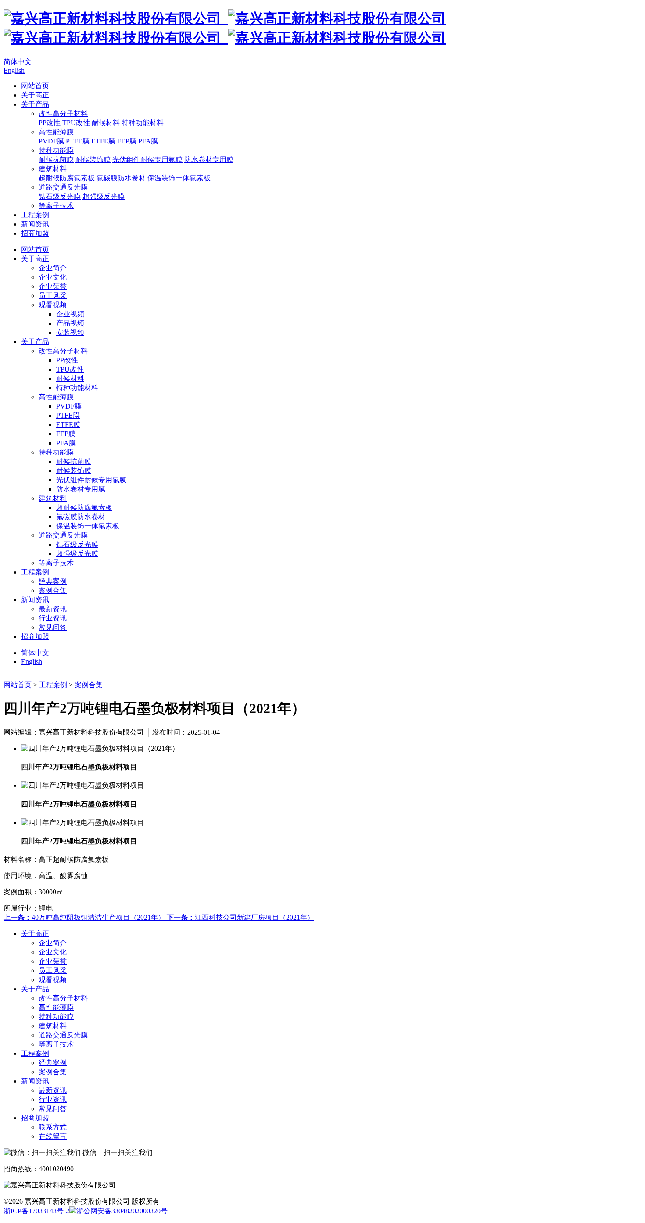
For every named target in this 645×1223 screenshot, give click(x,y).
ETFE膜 (103, 141)
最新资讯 (53, 609)
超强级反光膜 (103, 196)
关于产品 (35, 104)
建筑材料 (53, 168)
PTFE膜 (78, 141)
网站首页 (35, 86)
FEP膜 (126, 141)
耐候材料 (106, 122)
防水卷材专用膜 (208, 159)
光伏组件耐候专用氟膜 (147, 159)
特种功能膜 (56, 150)
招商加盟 (35, 233)
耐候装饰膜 (93, 159)
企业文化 (53, 277)
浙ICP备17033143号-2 (36, 1211)
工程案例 (35, 215)
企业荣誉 (53, 286)
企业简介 (53, 268)
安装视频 (70, 332)
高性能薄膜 (56, 132)
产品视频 (70, 323)
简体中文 (21, 61)
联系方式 (53, 1127)
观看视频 (53, 304)
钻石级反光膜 (60, 196)
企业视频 (70, 314)
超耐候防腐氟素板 (67, 178)
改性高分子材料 (63, 113)
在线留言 (53, 1136)
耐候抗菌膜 (56, 159)
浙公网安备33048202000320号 (122, 1211)
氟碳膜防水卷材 (121, 178)
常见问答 (53, 627)
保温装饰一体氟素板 (179, 178)
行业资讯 (53, 618)
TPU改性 (76, 122)
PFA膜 (148, 141)
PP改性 (50, 122)
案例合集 (53, 590)
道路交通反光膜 (63, 187)
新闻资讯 (35, 224)
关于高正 (35, 95)
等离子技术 (56, 205)
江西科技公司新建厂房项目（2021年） (240, 917)
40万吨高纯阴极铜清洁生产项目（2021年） (85, 917)
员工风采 (53, 295)
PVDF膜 (51, 141)
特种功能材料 (143, 122)
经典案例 (53, 581)
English (14, 70)
